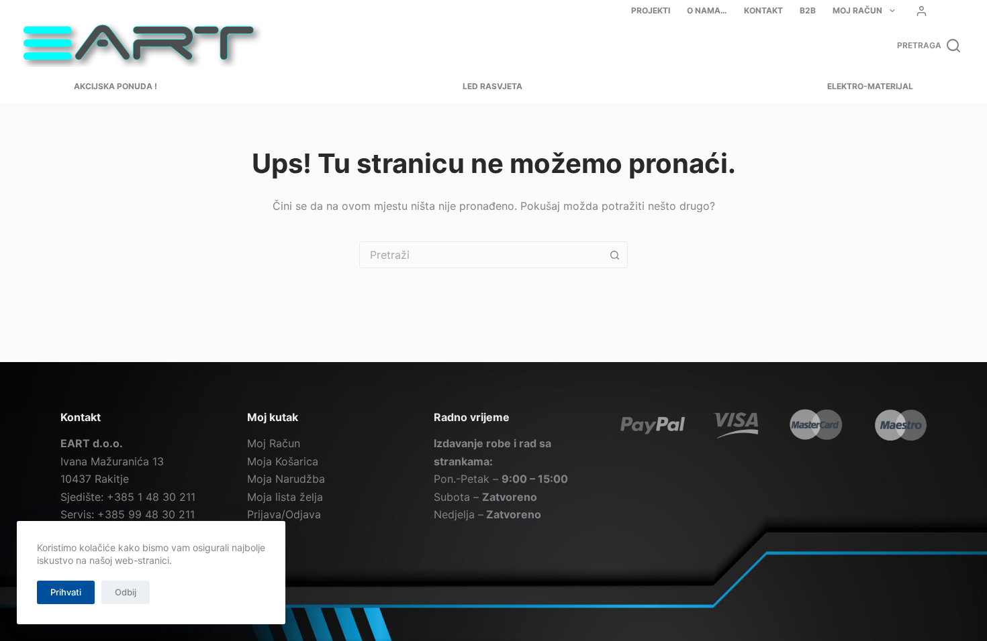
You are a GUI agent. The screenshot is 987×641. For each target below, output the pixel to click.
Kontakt (763, 10)
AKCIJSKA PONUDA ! (115, 86)
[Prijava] (921, 11)
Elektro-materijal (870, 86)
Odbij (125, 592)
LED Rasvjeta (492, 86)
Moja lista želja (285, 497)
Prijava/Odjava (284, 514)
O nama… (707, 10)
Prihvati (65, 592)
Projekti (650, 10)
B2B (808, 10)
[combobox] (481, 254)
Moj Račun (857, 10)
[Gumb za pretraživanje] (614, 255)
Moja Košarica (282, 461)
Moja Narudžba (286, 478)
